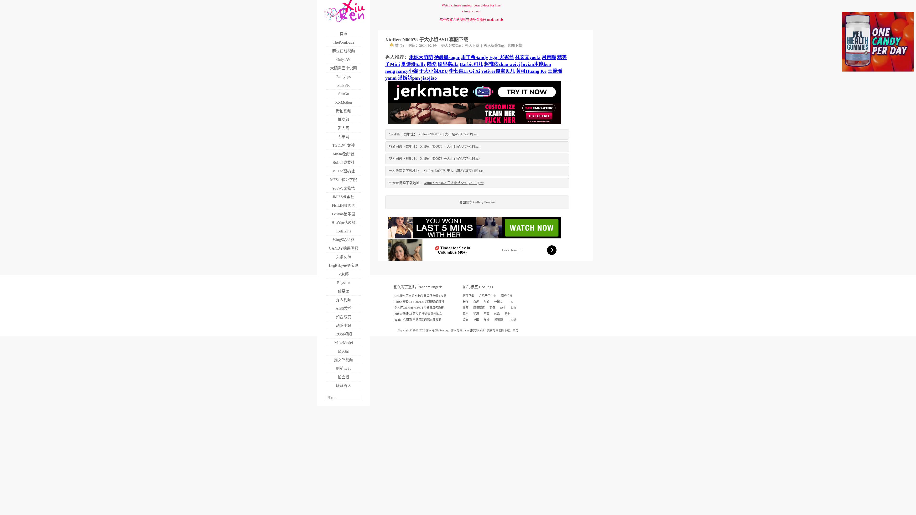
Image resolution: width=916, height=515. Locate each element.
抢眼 (476, 319)
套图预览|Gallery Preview (477, 202)
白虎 (476, 302)
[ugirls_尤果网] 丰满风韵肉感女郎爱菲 (417, 319)
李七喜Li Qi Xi (464, 71)
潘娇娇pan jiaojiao (417, 78)
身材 (507, 313)
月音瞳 (549, 57)
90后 (497, 313)
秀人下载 (472, 45)
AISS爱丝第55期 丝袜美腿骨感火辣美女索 (420, 296)
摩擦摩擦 (479, 307)
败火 (513, 307)
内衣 (510, 302)
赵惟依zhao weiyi (502, 64)
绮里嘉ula (448, 64)
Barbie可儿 (471, 64)
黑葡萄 (498, 319)
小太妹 (512, 319)
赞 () (399, 45)
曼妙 (486, 319)
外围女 (498, 302)
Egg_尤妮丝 (501, 57)
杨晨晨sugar (447, 57)
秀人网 (430, 330)
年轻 (486, 302)
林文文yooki (528, 57)
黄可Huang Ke (531, 71)
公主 (503, 307)
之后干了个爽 (487, 296)
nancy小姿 (407, 71)
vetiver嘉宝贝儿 (498, 71)
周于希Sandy (474, 57)
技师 (465, 307)
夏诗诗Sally (413, 64)
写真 (486, 313)
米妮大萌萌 (421, 57)
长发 (465, 302)
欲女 (465, 319)
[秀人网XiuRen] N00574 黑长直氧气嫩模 (419, 307)
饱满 (476, 313)
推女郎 (474, 330)
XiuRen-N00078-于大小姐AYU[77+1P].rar (448, 134)
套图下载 (515, 45)
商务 (492, 307)
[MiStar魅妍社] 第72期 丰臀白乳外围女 (418, 313)
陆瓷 (432, 64)
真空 (465, 313)
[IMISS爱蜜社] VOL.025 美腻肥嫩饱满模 (419, 302)
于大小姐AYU (433, 71)
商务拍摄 (506, 296)
